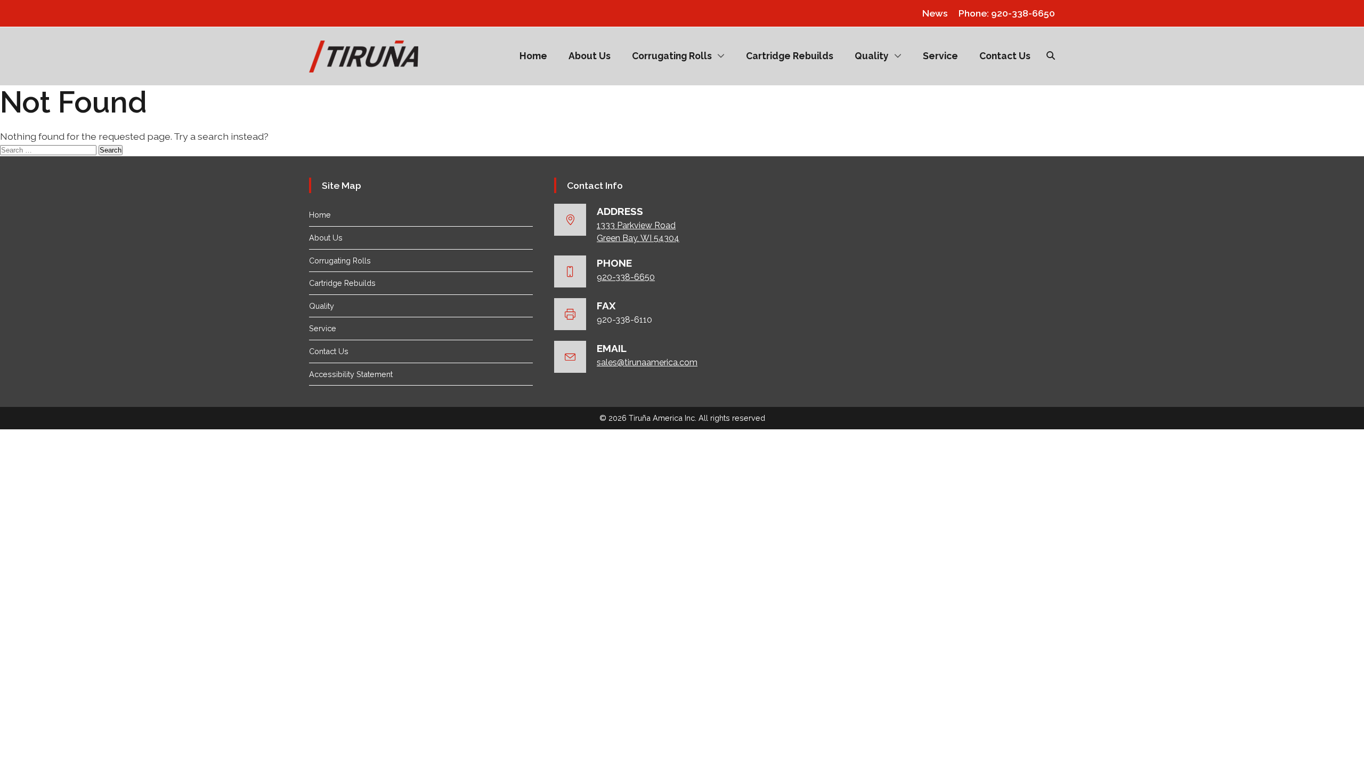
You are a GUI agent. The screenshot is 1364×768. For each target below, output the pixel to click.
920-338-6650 (626, 277)
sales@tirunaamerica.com (647, 362)
